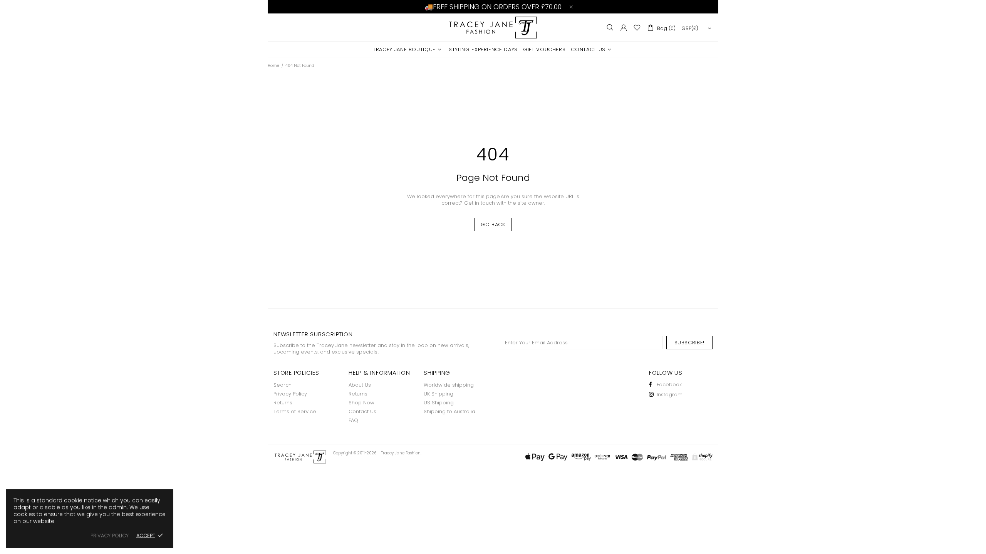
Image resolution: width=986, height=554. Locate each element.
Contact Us (362, 411)
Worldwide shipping (449, 385)
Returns (282, 402)
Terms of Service (294, 411)
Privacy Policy (290, 393)
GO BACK (493, 224)
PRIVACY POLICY (110, 535)
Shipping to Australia (449, 411)
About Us (360, 385)
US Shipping (439, 402)
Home (273, 65)
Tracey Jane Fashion (493, 27)
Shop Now (361, 402)
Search (282, 385)
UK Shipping (438, 393)
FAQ (353, 420)
